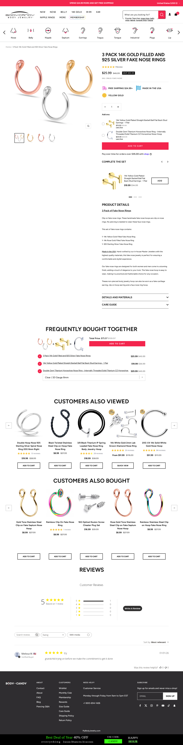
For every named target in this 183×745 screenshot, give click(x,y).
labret (132, 20)
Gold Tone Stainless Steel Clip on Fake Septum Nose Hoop (29, 525)
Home (8, 47)
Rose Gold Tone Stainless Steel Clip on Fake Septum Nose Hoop (123, 525)
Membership (65, 697)
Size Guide (64, 706)
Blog (38, 702)
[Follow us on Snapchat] (174, 705)
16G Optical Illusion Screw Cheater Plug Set (91, 524)
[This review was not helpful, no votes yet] (166, 667)
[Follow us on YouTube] (163, 705)
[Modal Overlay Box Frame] (91, 739)
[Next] (178, 32)
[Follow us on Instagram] (151, 705)
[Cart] (175, 15)
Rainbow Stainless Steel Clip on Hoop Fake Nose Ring (154, 524)
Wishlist (63, 688)
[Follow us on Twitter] (146, 705)
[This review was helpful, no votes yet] (161, 667)
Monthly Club (65, 693)
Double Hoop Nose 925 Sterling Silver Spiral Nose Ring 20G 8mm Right (29, 446)
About (39, 693)
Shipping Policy (66, 715)
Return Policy (65, 720)
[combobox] (53, 634)
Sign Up (170, 696)
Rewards (63, 702)
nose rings (145, 18)
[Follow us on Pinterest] (157, 705)
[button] (9, 426)
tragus (150, 20)
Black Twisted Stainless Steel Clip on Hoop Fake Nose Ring (60, 446)
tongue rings (141, 20)
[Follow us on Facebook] (140, 705)
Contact (40, 688)
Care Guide (64, 711)
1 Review (119, 67)
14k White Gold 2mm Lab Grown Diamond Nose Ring (123, 444)
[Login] (169, 15)
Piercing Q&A (42, 706)
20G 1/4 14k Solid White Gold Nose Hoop (154, 444)
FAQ (38, 697)
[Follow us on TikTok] (169, 705)
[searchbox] (24, 635)
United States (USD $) (167, 3)
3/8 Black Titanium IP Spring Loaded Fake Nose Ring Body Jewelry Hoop (91, 446)
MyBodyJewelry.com (91, 731)
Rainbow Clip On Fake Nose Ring (60, 524)
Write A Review (132, 608)
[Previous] (4, 32)
